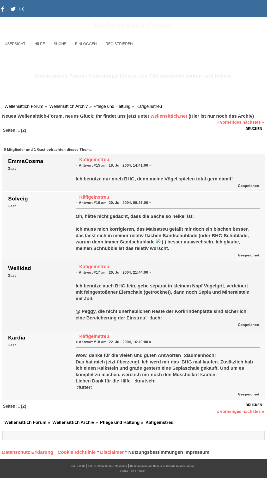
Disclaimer (112, 452)
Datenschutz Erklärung (27, 452)
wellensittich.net (169, 116)
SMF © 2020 (95, 465)
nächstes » (253, 122)
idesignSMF (187, 465)
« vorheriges (229, 122)
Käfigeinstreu (94, 159)
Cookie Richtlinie (77, 452)
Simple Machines (116, 465)
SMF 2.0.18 (78, 465)
